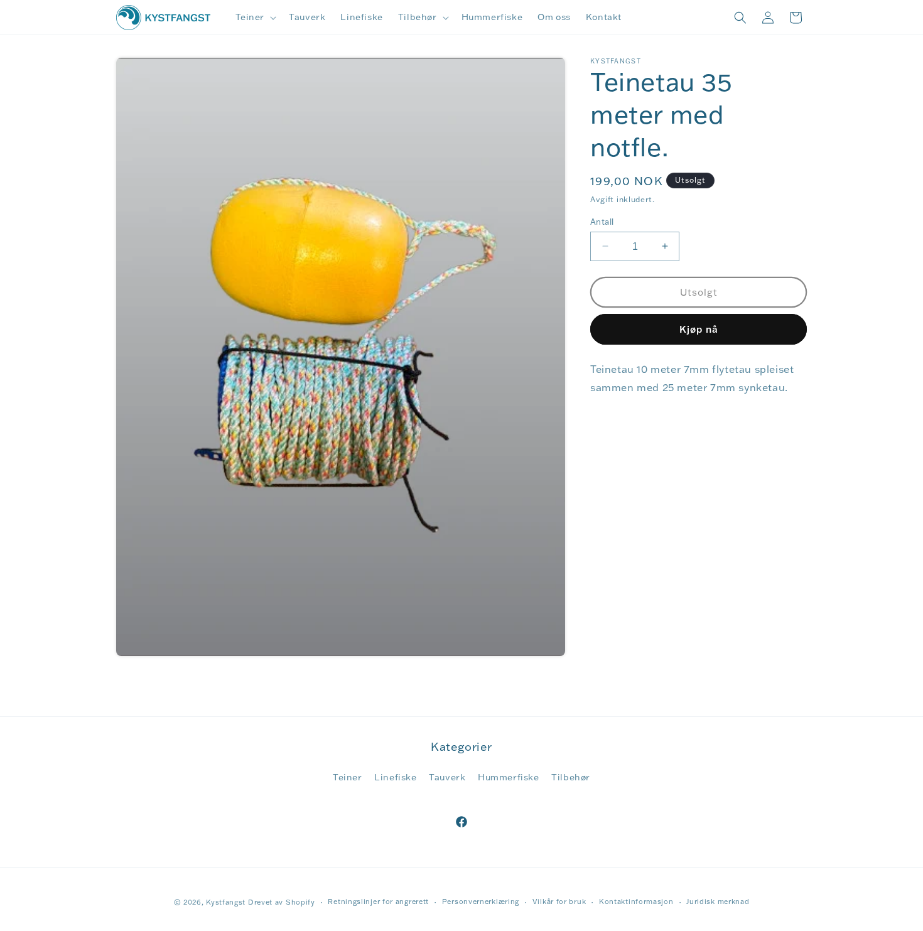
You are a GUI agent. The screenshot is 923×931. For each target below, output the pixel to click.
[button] (255, 17)
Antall (601, 221)
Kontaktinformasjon (636, 901)
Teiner (347, 777)
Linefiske (395, 777)
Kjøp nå (698, 329)
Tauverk (447, 777)
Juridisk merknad (717, 901)
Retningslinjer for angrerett (378, 901)
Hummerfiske (508, 777)
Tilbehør (570, 777)
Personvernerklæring (480, 901)
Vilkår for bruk (559, 901)
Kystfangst (226, 902)
